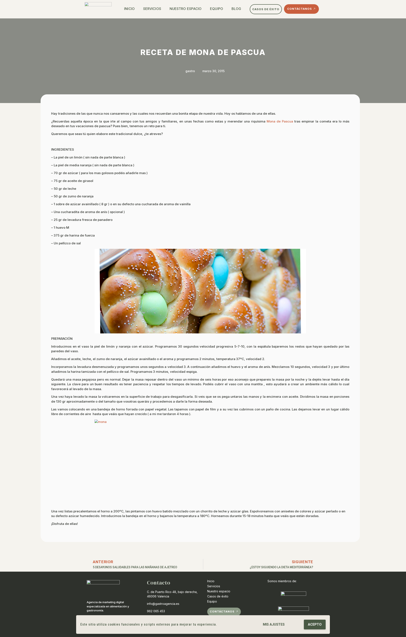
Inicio (129, 9)
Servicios (152, 9)
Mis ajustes (274, 624)
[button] (266, 9)
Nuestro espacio (186, 9)
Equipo (216, 9)
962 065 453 (156, 611)
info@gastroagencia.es (163, 603)
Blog (236, 9)
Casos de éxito (217, 596)
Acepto (315, 624)
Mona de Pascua (280, 121)
